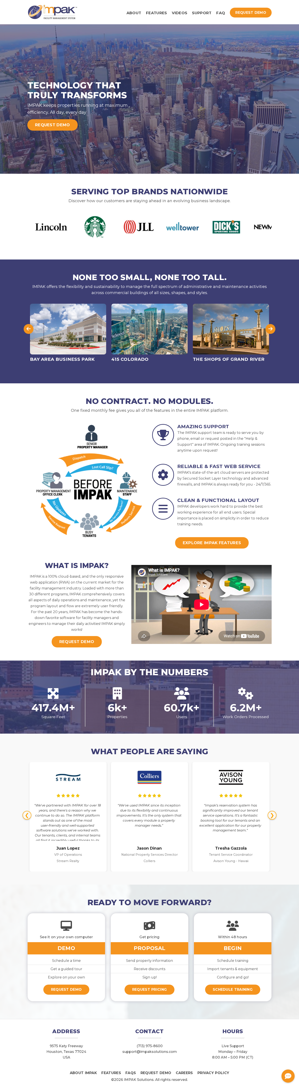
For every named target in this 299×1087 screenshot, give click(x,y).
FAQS (130, 1073)
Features (156, 13)
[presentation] (28, 329)
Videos (179, 13)
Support (201, 13)
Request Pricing (149, 989)
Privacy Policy (213, 1073)
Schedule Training (233, 989)
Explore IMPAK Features (212, 542)
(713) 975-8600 (150, 1046)
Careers (184, 1073)
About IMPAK (83, 1073)
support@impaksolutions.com (149, 1052)
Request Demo (250, 13)
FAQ (220, 13)
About (134, 13)
